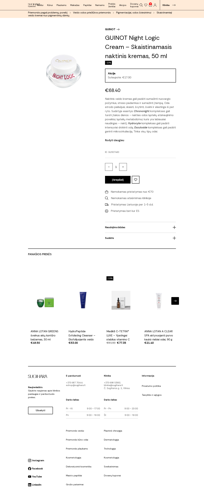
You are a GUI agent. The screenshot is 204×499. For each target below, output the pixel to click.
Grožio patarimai (75, 484)
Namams (100, 5)
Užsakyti (40, 410)
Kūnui (50, 5)
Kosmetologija (73, 457)
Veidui (40, 5)
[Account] (155, 5)
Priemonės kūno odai (77, 439)
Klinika (166, 5)
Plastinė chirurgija (113, 430)
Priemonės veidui (75, 430)
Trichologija (110, 448)
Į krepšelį (118, 179)
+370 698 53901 (112, 382)
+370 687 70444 (74, 382)
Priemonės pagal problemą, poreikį (48, 12)
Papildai (87, 5)
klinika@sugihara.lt (113, 385)
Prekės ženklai (111, 5)
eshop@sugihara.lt (76, 385)
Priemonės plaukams (77, 448)
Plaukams (61, 5)
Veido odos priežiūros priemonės (92, 12)
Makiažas (75, 5)
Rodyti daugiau (114, 140)
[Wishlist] (146, 5)
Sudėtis (109, 238)
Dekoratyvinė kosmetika (78, 466)
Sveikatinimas (111, 466)
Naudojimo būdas (115, 227)
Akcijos (122, 5)
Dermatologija (111, 439)
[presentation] (29, 301)
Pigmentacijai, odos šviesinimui (133, 12)
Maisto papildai (74, 475)
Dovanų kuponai (134, 5)
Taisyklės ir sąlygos (152, 394)
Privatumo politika (151, 386)
